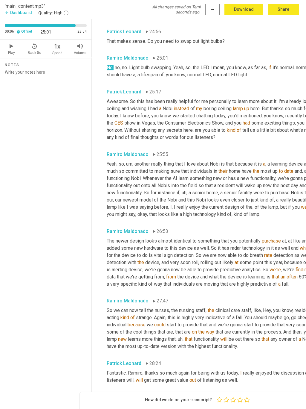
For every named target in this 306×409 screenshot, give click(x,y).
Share (283, 9)
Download (244, 9)
